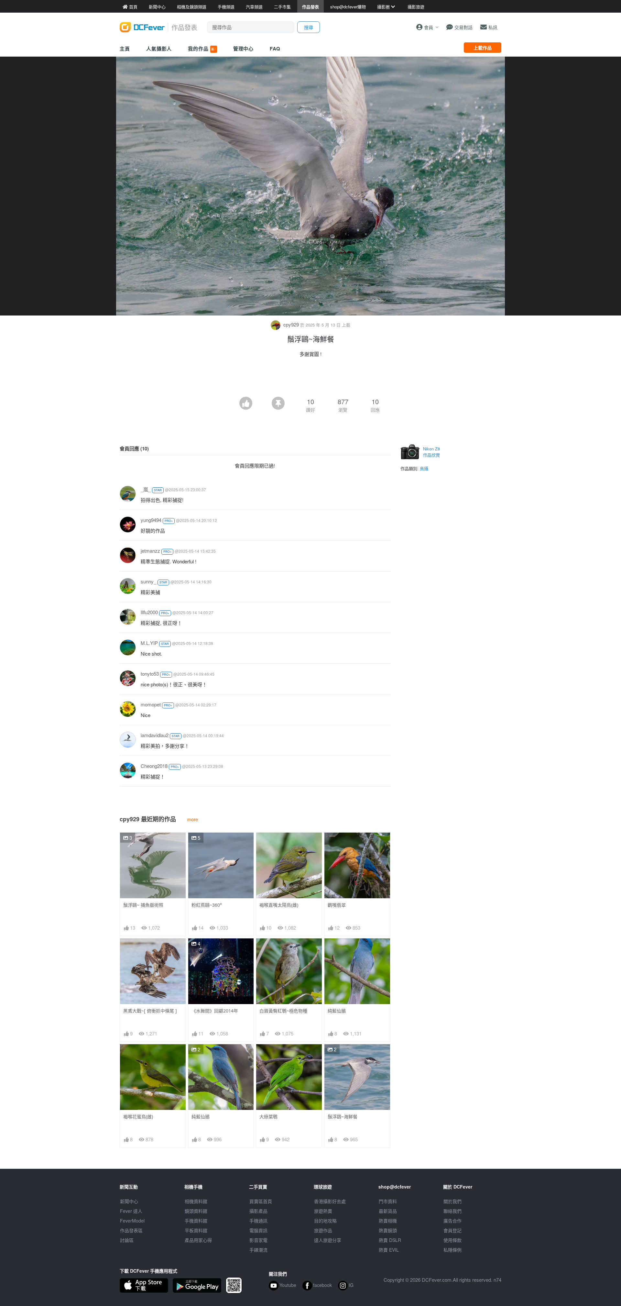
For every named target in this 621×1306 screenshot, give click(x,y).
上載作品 (483, 47)
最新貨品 (388, 1211)
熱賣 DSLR (390, 1240)
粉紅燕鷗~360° (206, 905)
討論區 (127, 1240)
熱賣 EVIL (389, 1249)
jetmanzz (150, 550)
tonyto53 (150, 673)
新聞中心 (129, 1201)
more (192, 819)
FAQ (275, 48)
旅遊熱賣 (323, 1211)
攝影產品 (258, 1211)
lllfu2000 (149, 612)
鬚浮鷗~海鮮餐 (342, 1116)
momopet (151, 704)
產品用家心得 (198, 1240)
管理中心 (243, 48)
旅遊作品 (323, 1230)
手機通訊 (258, 1220)
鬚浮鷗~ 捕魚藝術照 (143, 905)
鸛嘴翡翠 (337, 905)
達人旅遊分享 (327, 1240)
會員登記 (452, 1230)
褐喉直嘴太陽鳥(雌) (278, 905)
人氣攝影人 (159, 48)
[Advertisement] (310, 378)
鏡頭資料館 (196, 1211)
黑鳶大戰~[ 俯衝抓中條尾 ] (150, 1011)
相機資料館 (196, 1201)
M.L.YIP (149, 642)
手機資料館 (196, 1220)
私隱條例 (452, 1249)
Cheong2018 (154, 765)
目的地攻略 (325, 1220)
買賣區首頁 (260, 1201)
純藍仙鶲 (337, 1011)
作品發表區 (131, 1230)
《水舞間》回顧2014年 (214, 1011)
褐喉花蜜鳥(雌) (138, 1116)
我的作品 (202, 48)
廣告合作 (452, 1220)
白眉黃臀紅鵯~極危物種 (283, 1011)
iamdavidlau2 (155, 735)
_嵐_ (146, 489)
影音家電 (258, 1240)
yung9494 (151, 519)
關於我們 (452, 1201)
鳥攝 (424, 468)
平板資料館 (196, 1230)
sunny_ (148, 581)
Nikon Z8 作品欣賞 (431, 452)
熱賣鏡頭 (388, 1230)
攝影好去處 (330, 1201)
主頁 (125, 48)
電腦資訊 (258, 1230)
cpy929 (291, 324)
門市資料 (388, 1201)
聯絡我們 (452, 1211)
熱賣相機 (388, 1220)
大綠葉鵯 (268, 1116)
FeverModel (132, 1220)
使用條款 (452, 1240)
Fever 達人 (131, 1211)
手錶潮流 (258, 1249)
